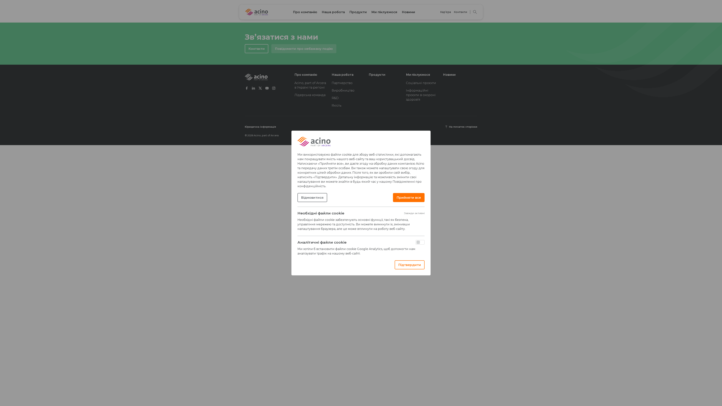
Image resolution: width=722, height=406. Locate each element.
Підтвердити (409, 265)
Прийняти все (409, 197)
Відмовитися (312, 197)
